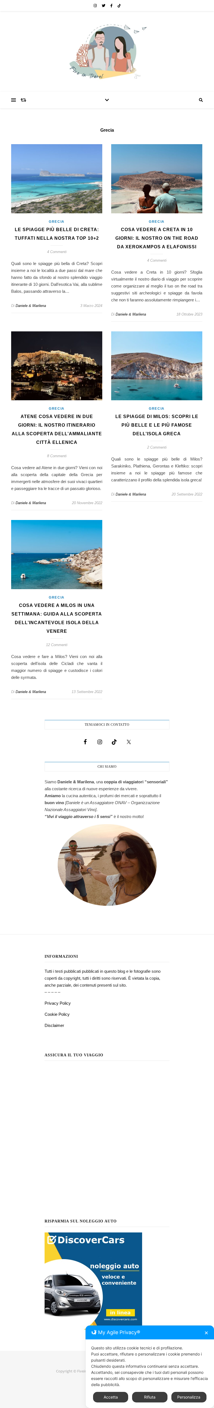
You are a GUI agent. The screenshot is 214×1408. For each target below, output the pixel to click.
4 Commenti (57, 252)
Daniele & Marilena (31, 306)
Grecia (57, 222)
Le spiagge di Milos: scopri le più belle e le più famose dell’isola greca (156, 425)
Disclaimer (54, 1025)
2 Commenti (157, 447)
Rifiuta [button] (149, 1397)
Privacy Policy (58, 1003)
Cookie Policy (57, 1014)
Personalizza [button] (188, 1397)
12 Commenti (56, 645)
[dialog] (150, 1367)
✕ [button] (206, 1333)
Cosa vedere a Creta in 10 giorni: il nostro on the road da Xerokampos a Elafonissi (156, 238)
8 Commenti (57, 456)
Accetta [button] (111, 1397)
